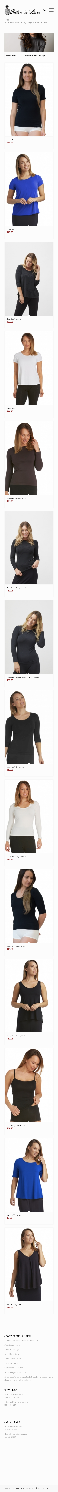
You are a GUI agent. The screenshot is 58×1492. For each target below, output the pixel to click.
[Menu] (50, 10)
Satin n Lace (19, 1488)
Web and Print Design (42, 1488)
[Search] (43, 10)
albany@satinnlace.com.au (15, 1434)
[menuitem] (43, 10)
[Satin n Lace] (24, 10)
